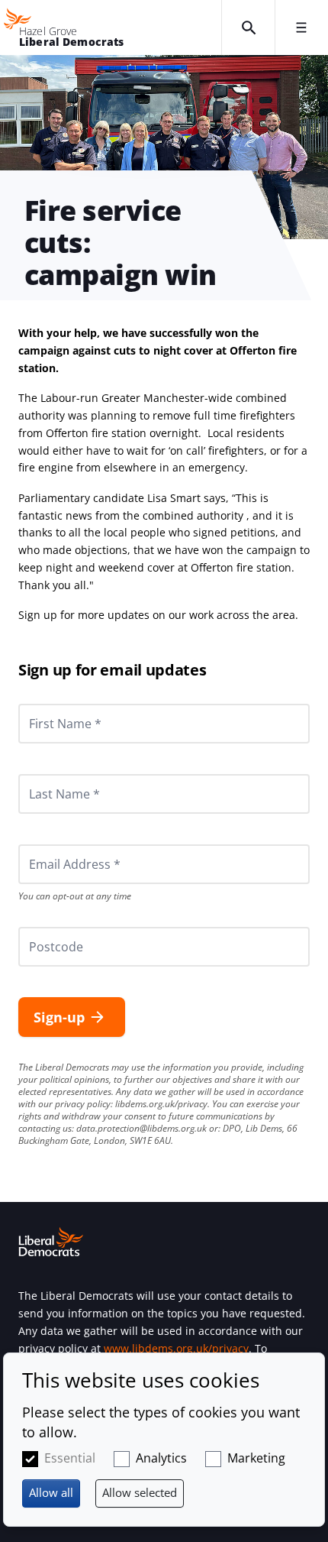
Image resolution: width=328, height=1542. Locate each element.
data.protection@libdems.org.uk (141, 1128)
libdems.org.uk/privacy (161, 1103)
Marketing (256, 1458)
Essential (69, 1458)
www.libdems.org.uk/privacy (176, 1348)
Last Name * (46, 774)
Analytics (161, 1458)
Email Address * (54, 844)
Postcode (38, 927)
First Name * (47, 704)
